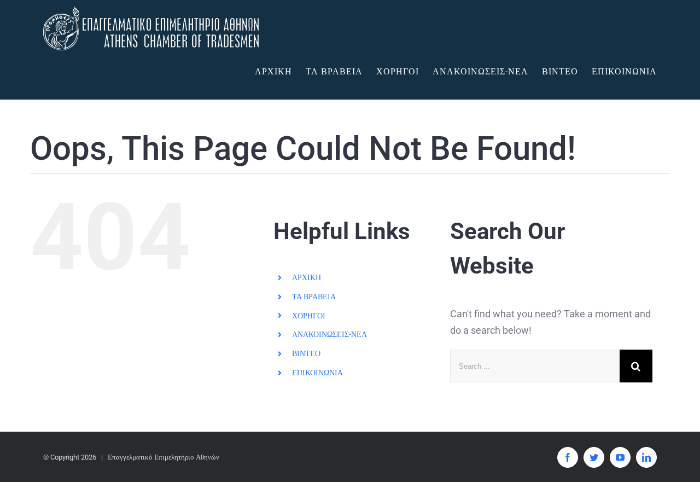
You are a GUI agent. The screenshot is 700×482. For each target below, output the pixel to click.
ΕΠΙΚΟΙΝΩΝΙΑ (317, 372)
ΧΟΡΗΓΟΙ (308, 315)
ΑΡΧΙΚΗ (306, 277)
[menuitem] (280, 71)
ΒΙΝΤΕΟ (306, 353)
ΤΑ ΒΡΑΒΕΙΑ (314, 296)
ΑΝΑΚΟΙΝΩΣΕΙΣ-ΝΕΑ (329, 334)
